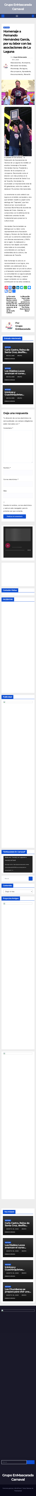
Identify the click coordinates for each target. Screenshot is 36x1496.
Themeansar (18, 1491)
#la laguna (23, 68)
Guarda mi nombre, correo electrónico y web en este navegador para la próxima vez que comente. (17, 508)
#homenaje (15, 68)
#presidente (26, 71)
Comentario (8, 428)
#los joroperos (16, 71)
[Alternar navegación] (17, 16)
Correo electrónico (11, 479)
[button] (30, 16)
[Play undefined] (7, 545)
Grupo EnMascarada (20, 57)
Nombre (7, 468)
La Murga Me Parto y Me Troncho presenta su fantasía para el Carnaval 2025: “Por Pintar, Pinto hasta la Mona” (24, 304)
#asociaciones (16, 63)
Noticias (6, 27)
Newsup (28, 1488)
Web (5, 491)
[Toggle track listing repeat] (6, 554)
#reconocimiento (17, 74)
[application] (18, 864)
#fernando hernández (19, 66)
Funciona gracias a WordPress (12, 1488)
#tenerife (27, 74)
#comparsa (26, 63)
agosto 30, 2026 (12, 1229)
